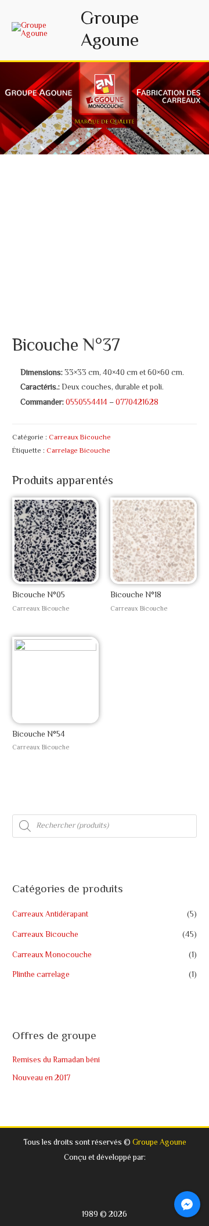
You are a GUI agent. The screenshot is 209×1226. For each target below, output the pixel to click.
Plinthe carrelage (41, 975)
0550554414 (86, 402)
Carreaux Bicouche (80, 437)
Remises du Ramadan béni (56, 1060)
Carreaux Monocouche (52, 955)
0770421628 (137, 402)
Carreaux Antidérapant (50, 914)
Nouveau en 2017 (41, 1078)
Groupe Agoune (110, 30)
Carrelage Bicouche (78, 451)
